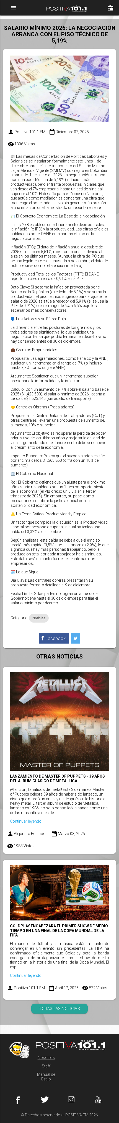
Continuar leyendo (26, 821)
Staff (46, 1066)
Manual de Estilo (46, 1076)
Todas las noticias (59, 1008)
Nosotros (46, 1057)
